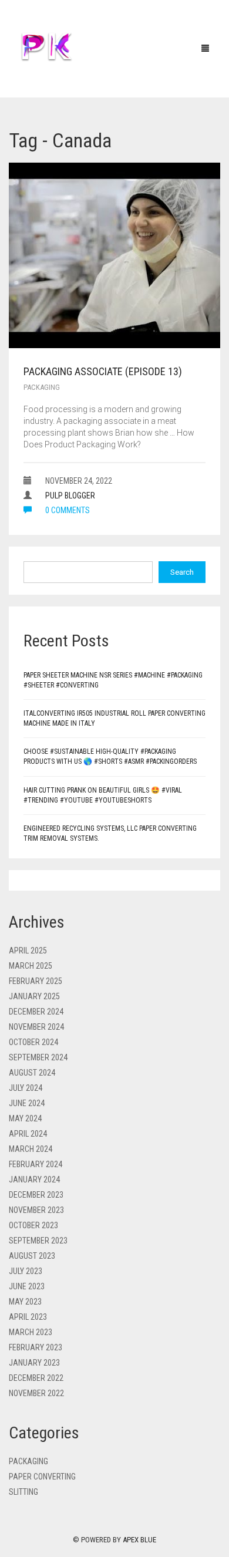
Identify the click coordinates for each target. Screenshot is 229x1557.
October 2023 (33, 1225)
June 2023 (27, 1286)
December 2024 (36, 1011)
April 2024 (28, 1133)
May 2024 (25, 1118)
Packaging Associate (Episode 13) (102, 371)
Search (182, 572)
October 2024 (33, 1042)
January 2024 (34, 1179)
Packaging (41, 387)
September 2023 (38, 1240)
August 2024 (32, 1072)
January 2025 (34, 996)
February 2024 (35, 1164)
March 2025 (30, 965)
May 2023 (25, 1301)
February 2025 (35, 981)
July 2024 (25, 1088)
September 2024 (38, 1057)
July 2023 (25, 1271)
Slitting (23, 1492)
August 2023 (32, 1256)
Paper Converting (42, 1476)
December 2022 (36, 1378)
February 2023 (35, 1347)
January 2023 (34, 1362)
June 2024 (27, 1103)
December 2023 (36, 1194)
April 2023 (28, 1317)
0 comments (66, 510)
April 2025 (28, 950)
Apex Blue (139, 1539)
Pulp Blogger (70, 495)
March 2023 (30, 1332)
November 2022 (36, 1393)
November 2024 (36, 1027)
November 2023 (36, 1210)
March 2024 (30, 1149)
